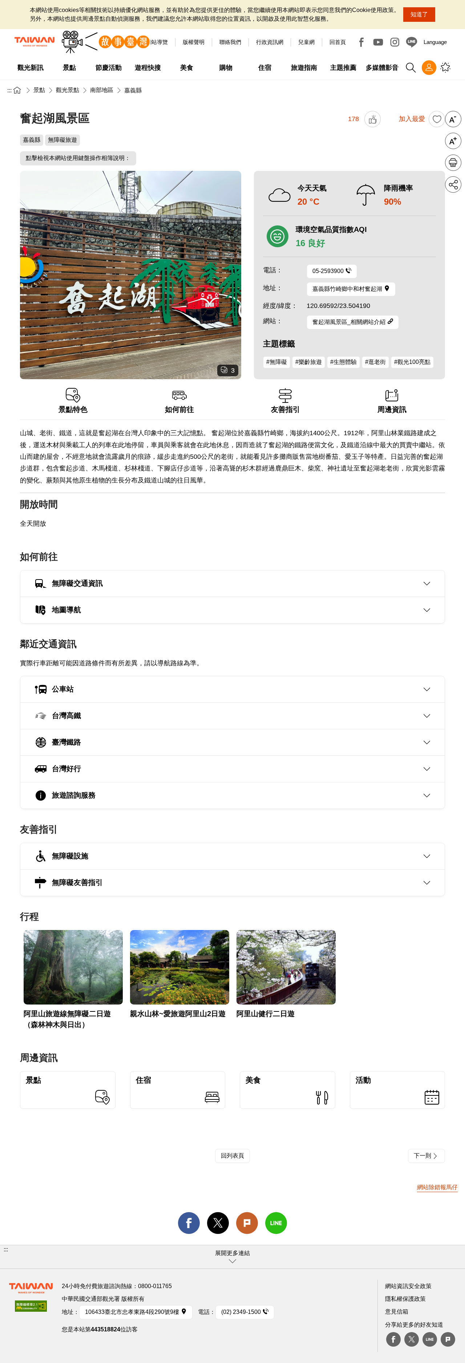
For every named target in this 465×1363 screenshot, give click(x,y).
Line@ (411, 42)
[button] (232, 1256)
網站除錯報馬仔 (437, 1187)
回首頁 (337, 42)
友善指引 (285, 409)
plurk (448, 1339)
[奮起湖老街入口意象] (130, 275)
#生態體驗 (343, 362)
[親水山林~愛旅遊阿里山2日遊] (179, 967)
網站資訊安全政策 (408, 1286)
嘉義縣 (133, 90)
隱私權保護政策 (405, 1299)
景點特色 (73, 409)
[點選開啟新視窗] (31, 1308)
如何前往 (179, 409)
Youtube (378, 42)
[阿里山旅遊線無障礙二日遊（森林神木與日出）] (73, 967)
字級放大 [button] (453, 141)
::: (9, 90)
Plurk (247, 1223)
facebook (189, 1223)
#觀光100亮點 (412, 362)
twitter (218, 1223)
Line (429, 1339)
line (276, 1223)
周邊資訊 (392, 409)
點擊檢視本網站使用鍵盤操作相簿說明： (78, 158)
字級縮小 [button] (453, 119)
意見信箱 (396, 1311)
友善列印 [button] (453, 163)
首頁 (17, 90)
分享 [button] (453, 184)
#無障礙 (276, 362)
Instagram (395, 42)
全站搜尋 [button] (411, 67)
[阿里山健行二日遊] (286, 967)
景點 (39, 90)
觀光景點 (67, 90)
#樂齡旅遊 (308, 362)
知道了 (419, 14)
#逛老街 (375, 362)
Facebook (361, 42)
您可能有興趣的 (445, 67)
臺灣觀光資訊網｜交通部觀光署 (34, 42)
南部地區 (101, 90)
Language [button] (435, 42)
